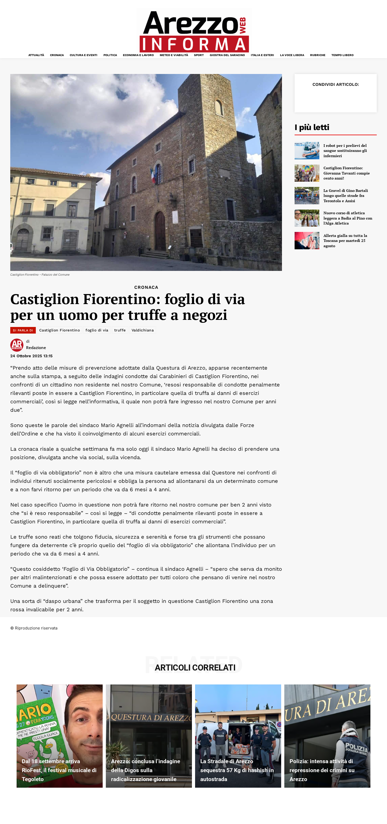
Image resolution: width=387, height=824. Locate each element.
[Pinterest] (330, 97)
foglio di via (97, 330)
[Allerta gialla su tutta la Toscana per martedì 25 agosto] (307, 240)
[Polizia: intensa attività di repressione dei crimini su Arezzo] (327, 736)
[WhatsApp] (342, 97)
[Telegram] (354, 97)
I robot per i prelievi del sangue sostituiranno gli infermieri (345, 150)
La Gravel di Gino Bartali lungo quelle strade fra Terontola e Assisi (346, 195)
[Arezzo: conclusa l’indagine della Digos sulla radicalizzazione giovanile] (149, 736)
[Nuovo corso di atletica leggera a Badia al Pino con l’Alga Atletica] (307, 218)
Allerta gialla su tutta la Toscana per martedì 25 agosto (345, 240)
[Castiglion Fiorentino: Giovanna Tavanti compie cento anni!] (307, 173)
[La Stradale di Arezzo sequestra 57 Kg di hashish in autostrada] (238, 736)
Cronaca (146, 287)
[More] (367, 97)
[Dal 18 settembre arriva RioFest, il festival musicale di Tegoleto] (60, 736)
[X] (318, 97)
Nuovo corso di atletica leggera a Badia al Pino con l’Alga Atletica (348, 218)
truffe (120, 330)
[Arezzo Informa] (194, 32)
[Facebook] (306, 97)
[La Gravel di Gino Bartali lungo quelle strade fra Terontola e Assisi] (307, 195)
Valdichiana (143, 330)
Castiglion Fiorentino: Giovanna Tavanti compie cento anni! (347, 173)
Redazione (36, 347)
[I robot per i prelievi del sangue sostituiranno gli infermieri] (307, 150)
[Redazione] (18, 345)
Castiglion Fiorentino (59, 330)
